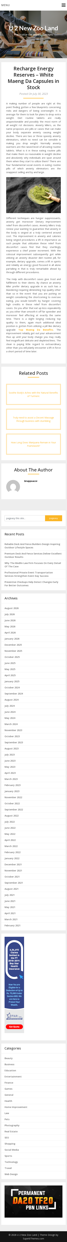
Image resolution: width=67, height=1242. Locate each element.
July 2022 (10, 821)
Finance (9, 1082)
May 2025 (10, 669)
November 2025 (13, 650)
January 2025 (12, 681)
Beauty (9, 1058)
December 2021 (13, 864)
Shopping (10, 1143)
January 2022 (12, 858)
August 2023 (12, 748)
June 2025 (10, 663)
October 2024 (12, 687)
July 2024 (10, 705)
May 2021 (10, 907)
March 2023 (11, 779)
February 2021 (12, 925)
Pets (7, 1119)
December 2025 (13, 644)
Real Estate (11, 1131)
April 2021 (10, 913)
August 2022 (12, 815)
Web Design (11, 1174)
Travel (8, 1168)
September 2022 (14, 809)
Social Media (12, 1149)
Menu (5, 5)
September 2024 (14, 693)
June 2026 (10, 620)
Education (10, 1070)
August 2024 (12, 699)
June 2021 (10, 901)
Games (8, 1088)
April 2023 (10, 772)
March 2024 (11, 724)
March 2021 (11, 919)
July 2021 (10, 894)
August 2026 (12, 608)
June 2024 (10, 711)
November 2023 (13, 730)
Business (9, 1064)
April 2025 (10, 675)
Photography (12, 1125)
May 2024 (10, 718)
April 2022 (10, 840)
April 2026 (10, 632)
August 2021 (12, 888)
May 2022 (10, 833)
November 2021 (13, 870)
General (9, 1094)
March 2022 (11, 846)
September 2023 (14, 742)
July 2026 (10, 614)
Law (7, 1113)
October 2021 (12, 876)
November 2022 (13, 797)
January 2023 (12, 791)
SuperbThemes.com (33, 1238)
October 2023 (12, 736)
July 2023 (10, 754)
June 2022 (10, 827)
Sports (8, 1155)
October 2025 (12, 656)
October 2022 (12, 803)
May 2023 (10, 766)
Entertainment (13, 1076)
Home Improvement (16, 1107)
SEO (7, 1137)
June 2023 (10, 760)
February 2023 (12, 785)
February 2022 (12, 852)
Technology (11, 1161)
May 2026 (10, 626)
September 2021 (14, 882)
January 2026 (12, 638)
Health (8, 1100)
